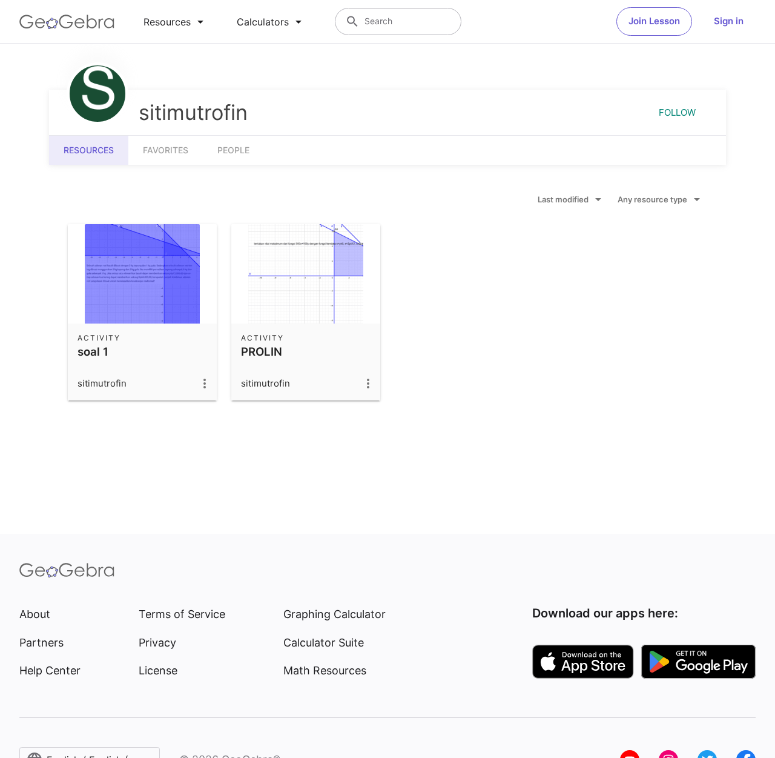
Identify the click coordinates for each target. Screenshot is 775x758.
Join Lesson (654, 21)
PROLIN (261, 351)
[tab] (175, 22)
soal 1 (93, 351)
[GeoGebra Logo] (66, 22)
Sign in (729, 21)
